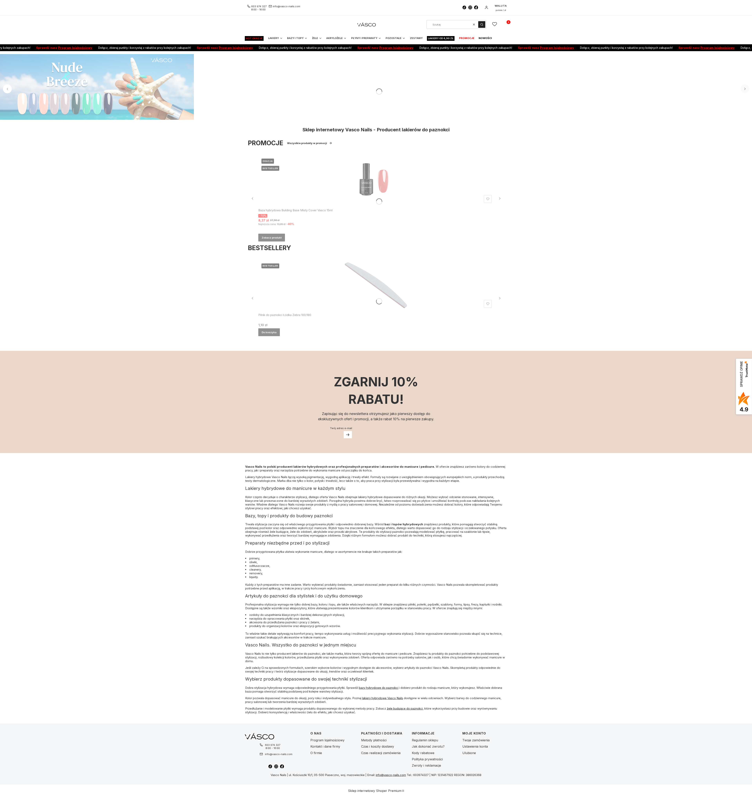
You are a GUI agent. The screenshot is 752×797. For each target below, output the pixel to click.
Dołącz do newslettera (348, 434)
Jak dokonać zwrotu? (428, 746)
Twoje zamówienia (476, 740)
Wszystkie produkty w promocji (307, 143)
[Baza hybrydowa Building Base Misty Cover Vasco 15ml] (375, 179)
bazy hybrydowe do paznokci (378, 688)
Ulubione (469, 753)
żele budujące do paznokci (405, 708)
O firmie (316, 753)
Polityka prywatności (427, 759)
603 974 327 (259, 6)
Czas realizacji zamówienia (380, 753)
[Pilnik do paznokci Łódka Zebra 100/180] (375, 284)
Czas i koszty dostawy (377, 746)
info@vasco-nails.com (286, 6)
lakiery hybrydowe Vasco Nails (382, 698)
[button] (481, 24)
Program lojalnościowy (50, 48)
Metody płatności (374, 740)
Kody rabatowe (423, 753)
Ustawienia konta (475, 746)
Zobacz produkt (272, 237)
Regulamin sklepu (425, 740)
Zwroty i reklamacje (426, 765)
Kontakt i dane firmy (325, 746)
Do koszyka (269, 332)
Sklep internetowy (374, 791)
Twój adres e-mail (341, 428)
